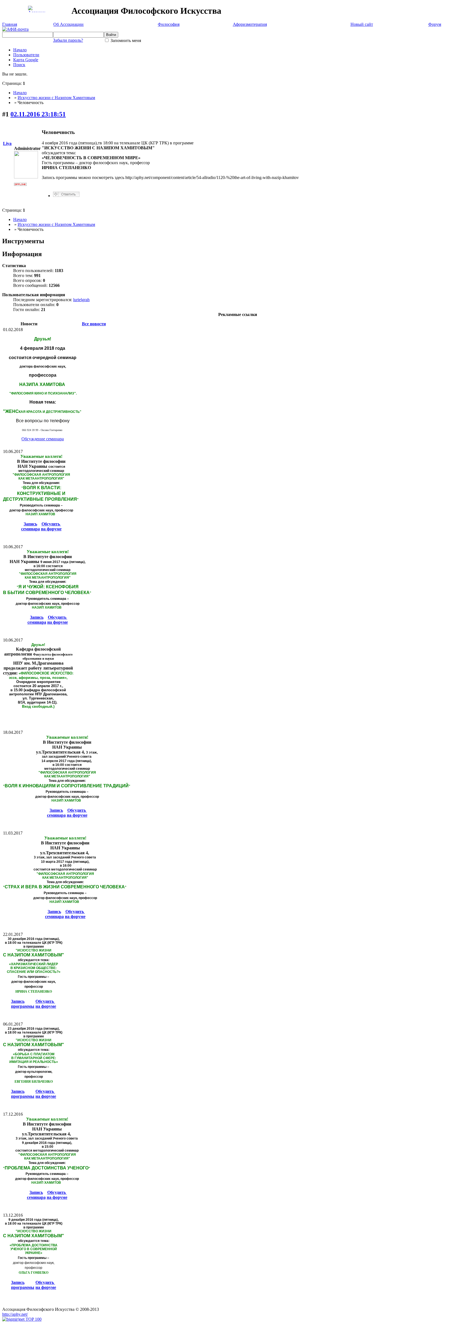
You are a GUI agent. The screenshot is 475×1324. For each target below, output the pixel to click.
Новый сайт (361, 24)
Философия (168, 24)
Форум (434, 24)
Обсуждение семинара (42, 438)
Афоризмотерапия (250, 24)
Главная (9, 24)
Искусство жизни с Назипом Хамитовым (56, 97)
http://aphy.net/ (15, 1314)
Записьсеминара (30, 526)
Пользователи (26, 54)
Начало (20, 49)
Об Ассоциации (68, 24)
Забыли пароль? (68, 40)
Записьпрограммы (22, 1004)
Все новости (94, 323)
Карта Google (25, 59)
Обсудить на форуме (51, 526)
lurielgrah (81, 299)
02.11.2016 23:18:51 (38, 114)
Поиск (19, 64)
